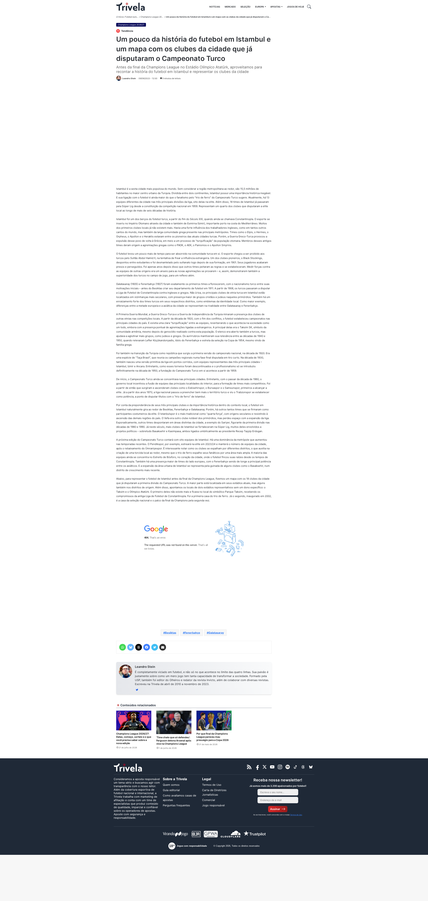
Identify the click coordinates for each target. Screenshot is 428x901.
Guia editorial (171, 790)
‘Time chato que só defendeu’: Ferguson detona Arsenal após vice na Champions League (173, 740)
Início (120, 17)
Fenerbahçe (192, 632)
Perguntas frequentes (176, 805)
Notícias (214, 6)
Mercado (230, 6)
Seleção (245, 6)
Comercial (208, 800)
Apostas (275, 6)
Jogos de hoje (295, 6)
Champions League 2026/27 (154, 17)
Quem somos (171, 784)
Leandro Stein (145, 666)
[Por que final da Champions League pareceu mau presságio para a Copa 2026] (214, 720)
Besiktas (170, 632)
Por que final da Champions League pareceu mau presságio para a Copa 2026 (212, 736)
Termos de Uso (211, 784)
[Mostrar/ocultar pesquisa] (309, 6)
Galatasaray (216, 632)
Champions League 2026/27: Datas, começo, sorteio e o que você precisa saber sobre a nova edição (133, 738)
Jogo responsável (213, 805)
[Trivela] (130, 7)
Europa (259, 6)
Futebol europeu (132, 17)
